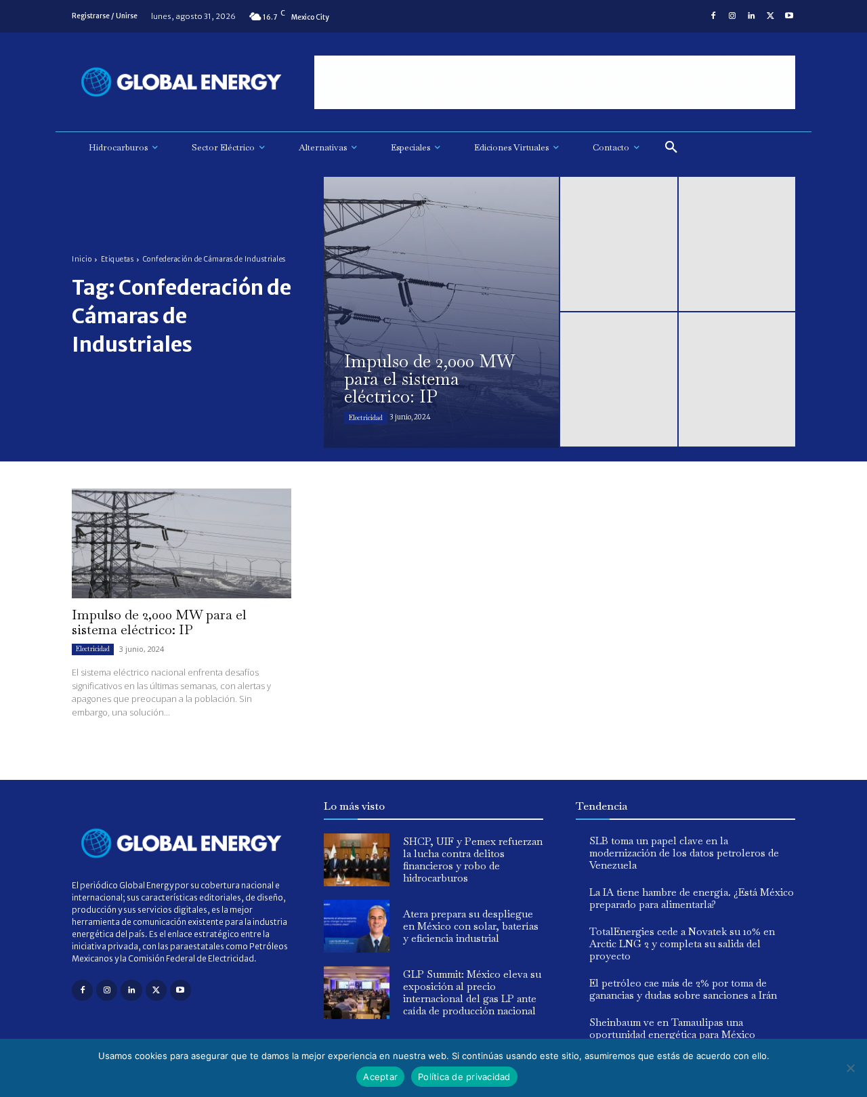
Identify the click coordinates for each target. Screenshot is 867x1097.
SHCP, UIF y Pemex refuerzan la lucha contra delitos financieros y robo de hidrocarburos (473, 859)
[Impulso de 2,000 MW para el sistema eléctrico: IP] (441, 312)
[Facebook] (713, 16)
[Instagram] (732, 16)
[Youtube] (789, 16)
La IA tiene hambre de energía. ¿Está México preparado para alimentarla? (691, 898)
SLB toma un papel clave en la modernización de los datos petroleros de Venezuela (684, 852)
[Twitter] (770, 16)
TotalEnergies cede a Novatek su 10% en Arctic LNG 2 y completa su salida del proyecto (682, 943)
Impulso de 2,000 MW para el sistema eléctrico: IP (159, 622)
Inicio (81, 259)
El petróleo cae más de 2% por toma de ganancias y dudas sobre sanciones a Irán (683, 988)
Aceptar (380, 1076)
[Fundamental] (554, 82)
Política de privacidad (464, 1076)
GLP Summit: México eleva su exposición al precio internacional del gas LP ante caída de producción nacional (472, 992)
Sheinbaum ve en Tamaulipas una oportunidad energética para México (672, 1028)
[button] (671, 148)
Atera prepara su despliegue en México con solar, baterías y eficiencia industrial (470, 926)
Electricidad (366, 417)
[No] (850, 1068)
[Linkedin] (751, 16)
